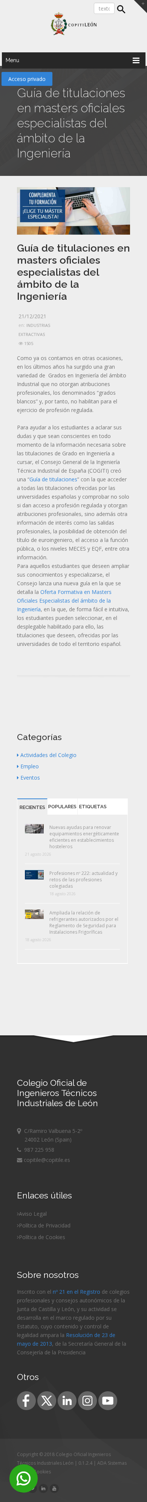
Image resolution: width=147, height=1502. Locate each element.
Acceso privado (27, 78)
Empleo (29, 766)
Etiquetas (93, 806)
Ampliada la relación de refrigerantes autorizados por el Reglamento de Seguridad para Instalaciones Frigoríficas (83, 922)
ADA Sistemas (112, 1463)
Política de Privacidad (44, 1225)
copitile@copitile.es (46, 1159)
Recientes (32, 807)
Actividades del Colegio (48, 755)
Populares (62, 806)
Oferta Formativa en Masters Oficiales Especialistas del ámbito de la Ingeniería (64, 600)
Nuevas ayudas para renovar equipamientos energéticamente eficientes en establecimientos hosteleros (84, 837)
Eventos (30, 777)
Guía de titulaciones (53, 479)
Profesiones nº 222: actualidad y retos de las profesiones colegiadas (83, 879)
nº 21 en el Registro (76, 1291)
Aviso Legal (33, 1213)
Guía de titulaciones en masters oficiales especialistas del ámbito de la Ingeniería (73, 272)
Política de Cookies (42, 1237)
